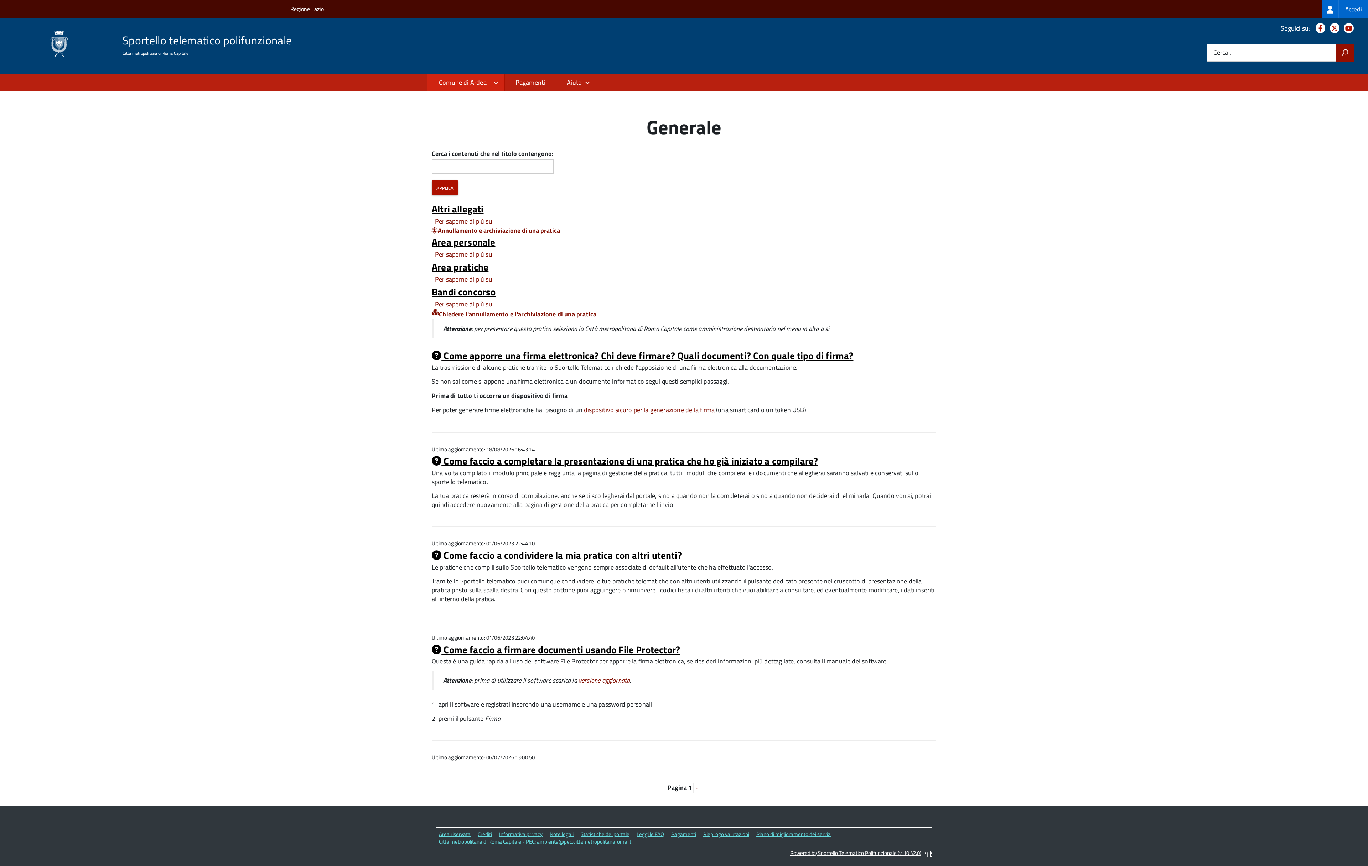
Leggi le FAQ (650, 834)
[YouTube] (1347, 28)
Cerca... (1223, 53)
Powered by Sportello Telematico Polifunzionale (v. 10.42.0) (855, 853)
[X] (1333, 28)
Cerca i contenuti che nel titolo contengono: (493, 154)
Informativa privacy (521, 834)
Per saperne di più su (463, 221)
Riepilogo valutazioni (726, 834)
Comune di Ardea (463, 82)
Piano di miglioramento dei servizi (793, 834)
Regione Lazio (307, 9)
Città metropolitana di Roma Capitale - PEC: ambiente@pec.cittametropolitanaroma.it (535, 842)
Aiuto (574, 82)
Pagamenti (530, 82)
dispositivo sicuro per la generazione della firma (649, 410)
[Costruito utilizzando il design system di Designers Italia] (928, 855)
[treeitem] (1345, 9)
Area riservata (455, 834)
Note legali (562, 834)
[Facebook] (1319, 28)
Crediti (485, 834)
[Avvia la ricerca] (1345, 53)
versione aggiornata (604, 680)
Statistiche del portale (605, 834)
